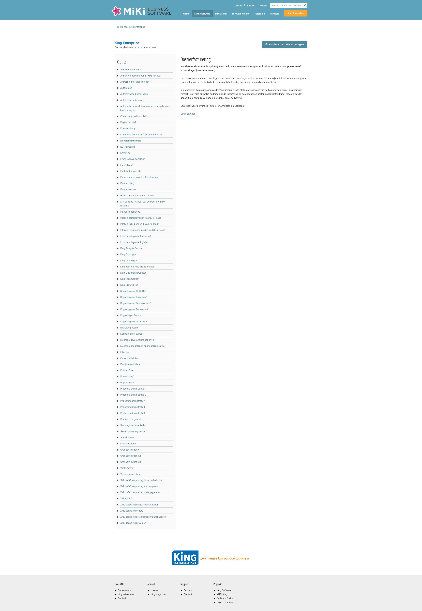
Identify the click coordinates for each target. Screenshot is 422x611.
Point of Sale (127, 370)
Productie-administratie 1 (133, 388)
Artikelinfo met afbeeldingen (134, 81)
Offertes (124, 352)
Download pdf (188, 113)
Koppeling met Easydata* (133, 297)
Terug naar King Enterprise (131, 26)
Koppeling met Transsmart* (134, 309)
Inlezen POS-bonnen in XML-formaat (139, 223)
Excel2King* (126, 165)
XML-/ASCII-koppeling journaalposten (139, 486)
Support (251, 5)
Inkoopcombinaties (130, 211)
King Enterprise (136, 44)
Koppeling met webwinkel (133, 321)
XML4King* (126, 498)
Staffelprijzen (127, 437)
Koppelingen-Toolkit (130, 315)
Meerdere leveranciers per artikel (137, 339)
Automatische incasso (131, 100)
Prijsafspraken (127, 382)
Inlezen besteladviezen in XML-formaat (140, 217)
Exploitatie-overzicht (130, 171)
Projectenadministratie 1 (133, 400)
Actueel (263, 5)
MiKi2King (221, 13)
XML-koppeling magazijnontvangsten (139, 504)
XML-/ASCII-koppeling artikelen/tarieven (141, 480)
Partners (274, 13)
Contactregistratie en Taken (134, 116)
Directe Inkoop (128, 128)
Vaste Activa (126, 468)
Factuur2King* (127, 183)
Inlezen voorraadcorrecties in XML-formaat (142, 230)
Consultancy (124, 590)
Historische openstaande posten (137, 195)
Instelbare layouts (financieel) (135, 236)
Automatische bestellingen (134, 93)
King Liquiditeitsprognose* (133, 272)
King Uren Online (129, 284)
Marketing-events (129, 327)
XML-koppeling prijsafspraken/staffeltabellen (143, 516)
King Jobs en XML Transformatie (137, 266)
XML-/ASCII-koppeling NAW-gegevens (140, 492)
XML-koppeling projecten (133, 522)
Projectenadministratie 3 (133, 413)
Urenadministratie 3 (130, 461)
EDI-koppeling (127, 146)
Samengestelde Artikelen (133, 425)
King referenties (126, 594)
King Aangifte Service (131, 248)
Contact (238, 5)
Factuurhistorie (128, 189)
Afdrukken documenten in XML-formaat (140, 75)
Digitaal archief (128, 122)
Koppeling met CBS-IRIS (133, 291)
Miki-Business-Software (127, 16)
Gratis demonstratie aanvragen (284, 44)
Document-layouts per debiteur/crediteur (141, 134)
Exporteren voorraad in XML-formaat (139, 177)
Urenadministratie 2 (130, 455)
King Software (202, 13)
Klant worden (295, 13)
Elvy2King (125, 152)
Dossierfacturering (130, 140)
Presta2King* (127, 376)
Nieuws (154, 590)
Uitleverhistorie (128, 443)
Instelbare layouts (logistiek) (135, 242)
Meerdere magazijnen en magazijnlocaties (142, 345)
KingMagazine (158, 594)
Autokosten (126, 87)
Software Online (241, 13)
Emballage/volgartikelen (132, 158)
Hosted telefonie (225, 602)
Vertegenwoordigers (130, 474)
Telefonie (260, 13)
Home (186, 13)
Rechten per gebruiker (132, 419)
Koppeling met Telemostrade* (135, 303)
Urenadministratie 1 (130, 449)
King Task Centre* (129, 278)
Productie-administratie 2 (133, 394)
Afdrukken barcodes (130, 69)
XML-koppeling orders (131, 510)
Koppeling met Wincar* (132, 333)
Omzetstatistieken (129, 358)
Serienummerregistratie (132, 431)
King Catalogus (128, 254)
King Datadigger (128, 260)
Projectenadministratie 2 (133, 406)
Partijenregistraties (130, 364)
